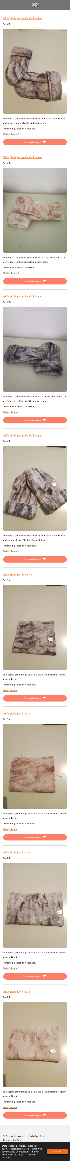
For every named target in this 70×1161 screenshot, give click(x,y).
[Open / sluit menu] (5, 5)
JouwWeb (17, 1140)
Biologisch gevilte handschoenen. (22, 18)
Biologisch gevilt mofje (16, 713)
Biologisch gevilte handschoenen (22, 157)
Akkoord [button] (57, 1151)
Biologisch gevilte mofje (17, 574)
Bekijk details (10, 134)
